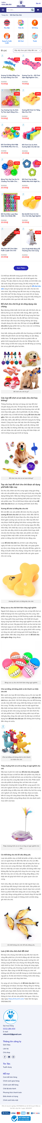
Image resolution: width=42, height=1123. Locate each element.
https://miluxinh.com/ (16, 999)
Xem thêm (21, 268)
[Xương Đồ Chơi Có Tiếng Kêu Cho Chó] (31, 98)
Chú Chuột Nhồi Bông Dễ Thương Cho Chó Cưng (31, 250)
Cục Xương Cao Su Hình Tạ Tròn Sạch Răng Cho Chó (9, 111)
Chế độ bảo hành (9, 1088)
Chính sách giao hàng (11, 1081)
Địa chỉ (38, 3)
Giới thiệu (6, 1045)
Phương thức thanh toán (12, 1092)
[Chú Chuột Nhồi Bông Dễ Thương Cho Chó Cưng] (31, 237)
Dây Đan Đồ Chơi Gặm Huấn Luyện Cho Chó (9, 249)
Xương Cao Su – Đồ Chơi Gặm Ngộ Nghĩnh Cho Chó (31, 77)
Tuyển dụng (7, 1067)
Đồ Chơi (21, 41)
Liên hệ (5, 1049)
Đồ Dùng (35, 28)
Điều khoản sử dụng (10, 1096)
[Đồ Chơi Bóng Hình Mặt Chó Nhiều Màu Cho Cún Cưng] (10, 133)
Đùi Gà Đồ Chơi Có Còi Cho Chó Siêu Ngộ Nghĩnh (31, 215)
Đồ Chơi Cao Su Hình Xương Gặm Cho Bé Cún (31, 146)
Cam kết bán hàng (10, 1077)
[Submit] (33, 10)
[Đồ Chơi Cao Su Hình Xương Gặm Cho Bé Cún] (31, 133)
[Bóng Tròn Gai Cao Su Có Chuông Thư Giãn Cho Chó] (10, 167)
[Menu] (3, 10)
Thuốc (35, 41)
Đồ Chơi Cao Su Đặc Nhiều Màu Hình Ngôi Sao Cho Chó (31, 181)
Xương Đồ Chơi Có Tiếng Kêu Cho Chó (31, 111)
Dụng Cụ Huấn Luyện (7, 42)
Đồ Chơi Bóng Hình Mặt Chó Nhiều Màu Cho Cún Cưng (10, 146)
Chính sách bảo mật (10, 1100)
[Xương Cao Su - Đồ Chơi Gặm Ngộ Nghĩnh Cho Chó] (31, 63)
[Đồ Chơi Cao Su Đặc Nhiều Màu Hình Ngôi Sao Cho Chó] (31, 167)
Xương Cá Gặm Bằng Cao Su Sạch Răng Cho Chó (10, 76)
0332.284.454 (9, 1029)
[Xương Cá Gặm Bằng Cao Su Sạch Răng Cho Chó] (10, 63)
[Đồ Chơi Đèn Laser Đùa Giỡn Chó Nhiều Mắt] (10, 202)
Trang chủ (5, 15)
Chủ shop (6, 1052)
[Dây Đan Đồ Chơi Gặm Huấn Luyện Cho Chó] (10, 237)
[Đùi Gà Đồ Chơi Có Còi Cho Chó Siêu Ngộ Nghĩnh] (31, 202)
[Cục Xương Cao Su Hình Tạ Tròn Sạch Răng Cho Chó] (10, 98)
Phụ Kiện (7, 28)
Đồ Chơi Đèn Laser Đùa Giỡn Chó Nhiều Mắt (9, 215)
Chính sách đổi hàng (10, 1085)
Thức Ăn (21, 28)
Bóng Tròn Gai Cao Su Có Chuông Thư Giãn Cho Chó (10, 181)
